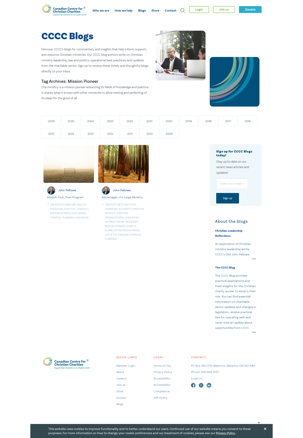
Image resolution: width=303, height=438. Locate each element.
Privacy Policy (163, 372)
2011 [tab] (130, 133)
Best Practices (127, 204)
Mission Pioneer (60, 213)
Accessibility (162, 378)
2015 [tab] (51, 133)
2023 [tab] (110, 121)
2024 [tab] (90, 121)
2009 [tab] (169, 133)
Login (199, 9)
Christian (122, 213)
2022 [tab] (130, 121)
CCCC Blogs (67, 36)
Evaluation (81, 217)
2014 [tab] (71, 133)
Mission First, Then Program (65, 197)
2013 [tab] (90, 133)
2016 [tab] (248, 121)
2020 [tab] (169, 121)
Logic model (78, 213)
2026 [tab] (51, 121)
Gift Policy (160, 397)
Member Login (125, 365)
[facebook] (193, 384)
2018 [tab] (208, 121)
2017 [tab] (228, 121)
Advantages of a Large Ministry (122, 197)
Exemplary (69, 204)
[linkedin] (209, 384)
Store (155, 10)
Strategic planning (62, 217)
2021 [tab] (149, 121)
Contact (171, 10)
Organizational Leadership (121, 217)
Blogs (142, 10)
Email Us (196, 378)
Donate (121, 397)
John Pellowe (67, 190)
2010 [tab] (149, 133)
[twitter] (201, 384)
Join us (121, 384)
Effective (70, 209)
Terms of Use (162, 365)
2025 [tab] (71, 121)
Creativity (56, 204)
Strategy (81, 209)
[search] (182, 10)
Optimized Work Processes (121, 221)
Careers (121, 378)
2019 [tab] (189, 121)
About (120, 372)
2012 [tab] (110, 133)
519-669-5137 (210, 372)
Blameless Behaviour (118, 230)
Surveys (131, 226)
